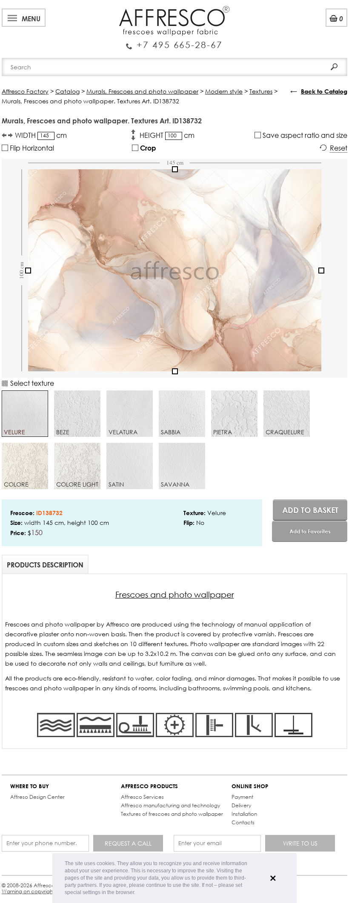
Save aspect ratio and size (304, 135)
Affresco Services (142, 796)
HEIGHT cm (167, 135)
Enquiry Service (174, 41)
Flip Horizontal (31, 147)
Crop (147, 148)
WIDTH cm (41, 135)
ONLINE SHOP (250, 786)
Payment (242, 796)
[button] (138, 893)
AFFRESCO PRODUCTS (149, 786)
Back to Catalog (324, 91)
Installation (244, 814)
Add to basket (310, 510)
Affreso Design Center (37, 796)
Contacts (243, 822)
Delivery (241, 805)
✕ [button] (273, 878)
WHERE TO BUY (29, 786)
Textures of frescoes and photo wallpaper (172, 814)
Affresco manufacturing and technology (170, 805)
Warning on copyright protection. (42, 891)
